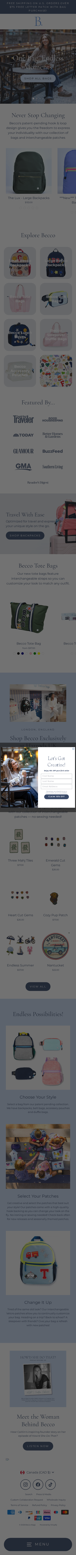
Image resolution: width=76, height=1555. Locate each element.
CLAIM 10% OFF (56, 797)
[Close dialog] (73, 749)
